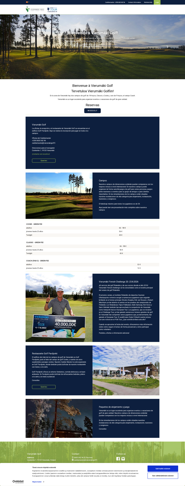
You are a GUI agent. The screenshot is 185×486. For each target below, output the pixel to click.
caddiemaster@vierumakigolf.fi (85, 460)
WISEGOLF (92, 111)
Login (157, 2)
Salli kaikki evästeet (163, 469)
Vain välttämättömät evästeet (163, 475)
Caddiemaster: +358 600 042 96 (115, 2)
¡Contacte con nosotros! (92, 47)
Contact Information (134, 2)
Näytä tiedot (36, 482)
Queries (44, 161)
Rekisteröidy (148, 2)
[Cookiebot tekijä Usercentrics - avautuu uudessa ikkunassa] (18, 481)
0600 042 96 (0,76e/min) (83, 458)
